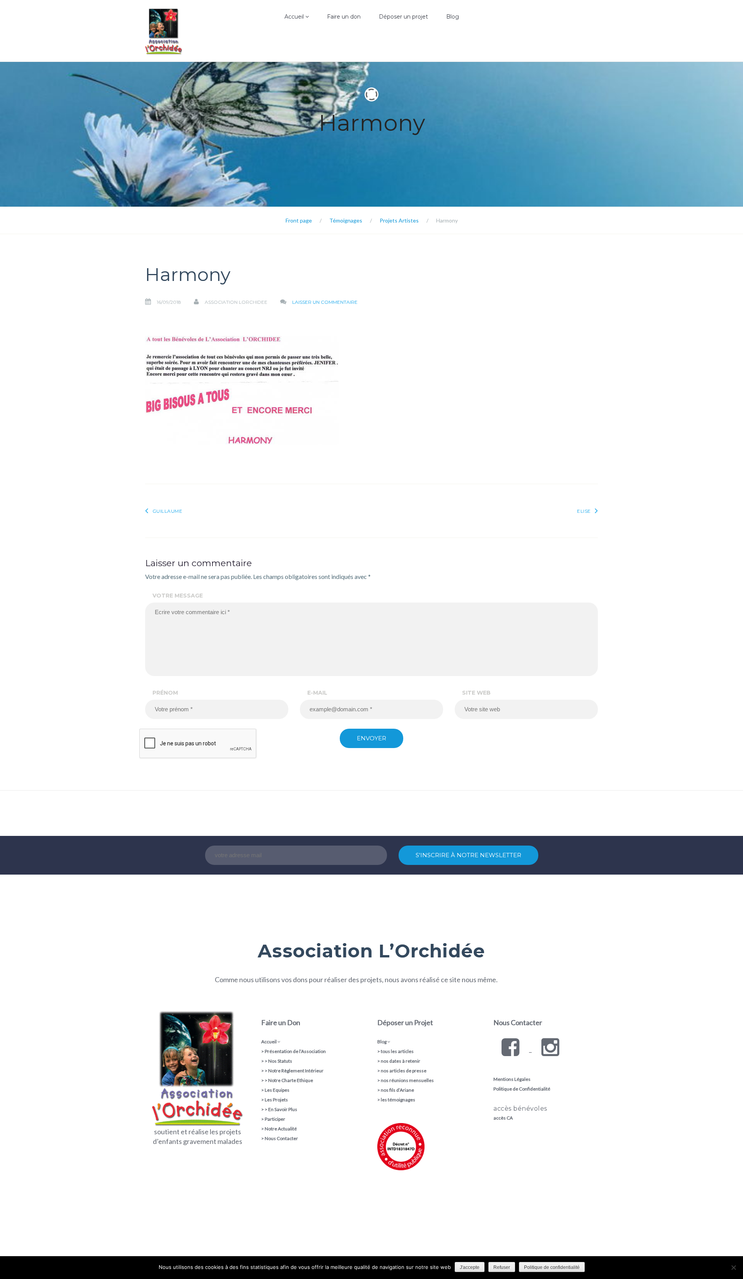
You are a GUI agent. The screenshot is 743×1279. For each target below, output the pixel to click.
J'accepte (469, 1267)
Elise (584, 511)
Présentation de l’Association (295, 1051)
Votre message (177, 595)
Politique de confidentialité (552, 1267)
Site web (476, 692)
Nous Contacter (281, 1138)
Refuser (501, 1267)
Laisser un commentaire (325, 302)
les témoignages (398, 1100)
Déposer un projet (403, 16)
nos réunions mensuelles (407, 1080)
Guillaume (167, 511)
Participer (275, 1119)
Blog (452, 16)
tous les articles (397, 1051)
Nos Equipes (276, 60)
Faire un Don (280, 1022)
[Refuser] (733, 1267)
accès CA (503, 1118)
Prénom (165, 692)
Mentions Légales (512, 1079)
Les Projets (276, 1100)
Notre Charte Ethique (290, 1080)
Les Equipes (277, 1090)
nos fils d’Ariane (397, 1090)
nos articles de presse (403, 1071)
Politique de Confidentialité (521, 1089)
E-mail (317, 692)
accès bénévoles (520, 1108)
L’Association (276, 44)
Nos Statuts (280, 1061)
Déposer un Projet (405, 1022)
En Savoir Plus (282, 1109)
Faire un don (344, 16)
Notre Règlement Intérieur (296, 1071)
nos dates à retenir (400, 1061)
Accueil (294, 16)
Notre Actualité (281, 1129)
